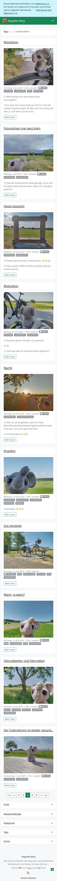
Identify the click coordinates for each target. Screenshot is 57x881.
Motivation (38, 91)
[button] (9, 795)
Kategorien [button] (9, 823)
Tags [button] (6, 832)
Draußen (10, 451)
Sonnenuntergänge (25, 417)
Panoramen (9, 503)
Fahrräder (8, 91)
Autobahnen (9, 500)
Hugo (30, 868)
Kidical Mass (37, 710)
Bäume (7, 710)
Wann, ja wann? (14, 594)
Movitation (11, 42)
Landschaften (20, 91)
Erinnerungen (29, 574)
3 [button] (23, 795)
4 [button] (27, 795)
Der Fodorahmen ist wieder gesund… (28, 730)
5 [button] (32, 795)
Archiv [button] (7, 841)
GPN (49, 574)
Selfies (44, 88)
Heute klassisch (14, 206)
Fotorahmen (9, 177)
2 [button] (18, 795)
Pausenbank (33, 335)
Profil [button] (6, 804)
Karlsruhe (26, 710)
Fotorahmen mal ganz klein (22, 128)
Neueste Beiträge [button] (12, 814)
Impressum (24, 878)
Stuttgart (19, 503)
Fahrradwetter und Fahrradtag (24, 661)
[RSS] (28, 873)
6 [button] (36, 795)
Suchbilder (11, 574)
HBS (39, 868)
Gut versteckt (13, 526)
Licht (30, 91)
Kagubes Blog (16, 21)
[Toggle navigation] (52, 21)
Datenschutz (32, 878)
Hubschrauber (22, 500)
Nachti (8, 368)
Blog (6, 31)
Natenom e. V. (42, 3)
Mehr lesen (10, 117)
